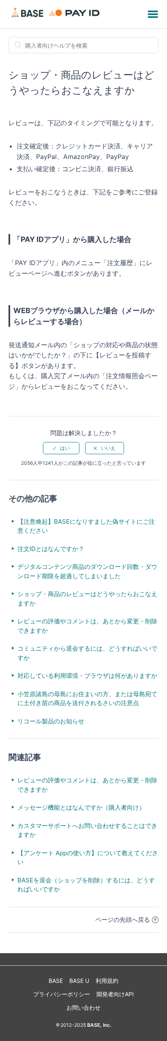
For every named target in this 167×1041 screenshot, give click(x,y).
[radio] (61, 448)
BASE (56, 980)
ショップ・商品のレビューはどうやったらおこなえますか (87, 598)
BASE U (79, 980)
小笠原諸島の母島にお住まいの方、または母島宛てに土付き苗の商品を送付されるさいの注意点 (87, 698)
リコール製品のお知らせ (50, 721)
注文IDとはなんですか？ (50, 549)
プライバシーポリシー (61, 994)
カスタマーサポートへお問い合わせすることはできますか (87, 830)
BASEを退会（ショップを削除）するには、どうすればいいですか (86, 884)
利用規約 (107, 980)
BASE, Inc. (98, 1025)
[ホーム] (57, 18)
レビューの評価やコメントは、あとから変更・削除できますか (87, 625)
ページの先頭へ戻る (122, 919)
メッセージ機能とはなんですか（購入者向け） (81, 807)
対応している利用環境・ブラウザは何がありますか (87, 675)
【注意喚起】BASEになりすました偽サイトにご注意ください (86, 526)
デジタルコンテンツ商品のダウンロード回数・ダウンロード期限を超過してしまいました (87, 571)
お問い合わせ (83, 1007)
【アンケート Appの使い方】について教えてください (87, 857)
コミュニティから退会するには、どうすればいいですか (87, 653)
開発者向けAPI (115, 994)
